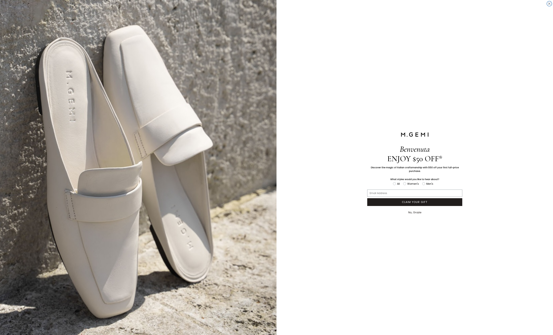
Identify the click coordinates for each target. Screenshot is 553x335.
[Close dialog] (549, 3)
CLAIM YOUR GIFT (415, 202)
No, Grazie (414, 212)
